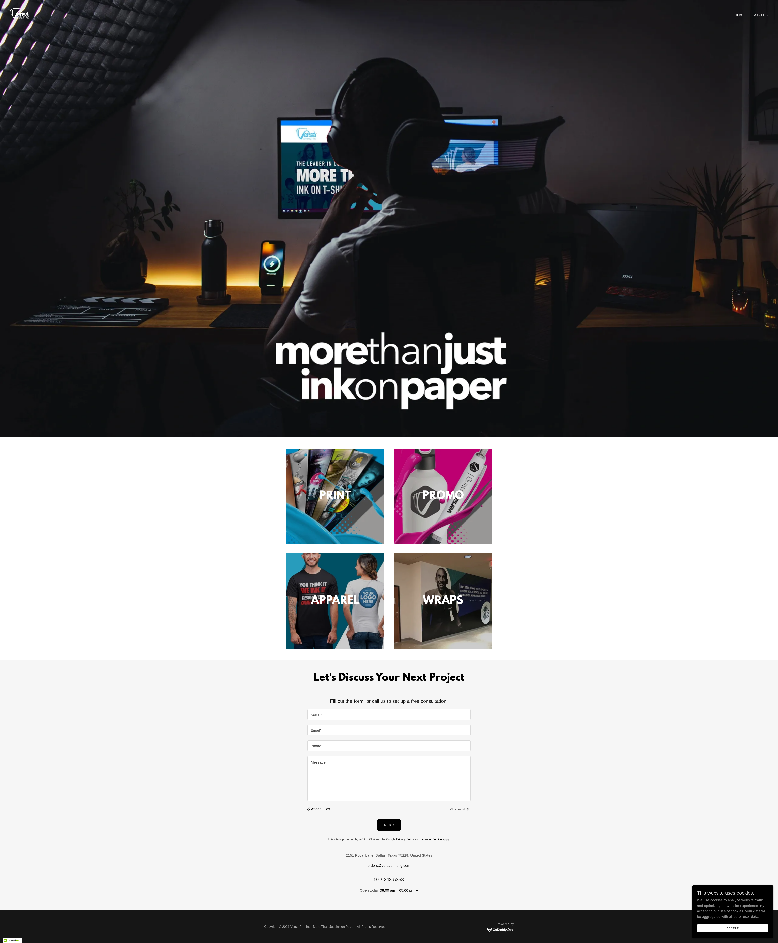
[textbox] (388, 714)
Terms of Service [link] (431, 839)
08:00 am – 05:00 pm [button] (397, 890)
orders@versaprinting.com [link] (389, 866)
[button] (309, 809)
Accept (732, 928)
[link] (19, 14)
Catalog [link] (759, 15)
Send (389, 825)
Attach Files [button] (320, 809)
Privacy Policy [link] (405, 839)
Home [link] (739, 15)
